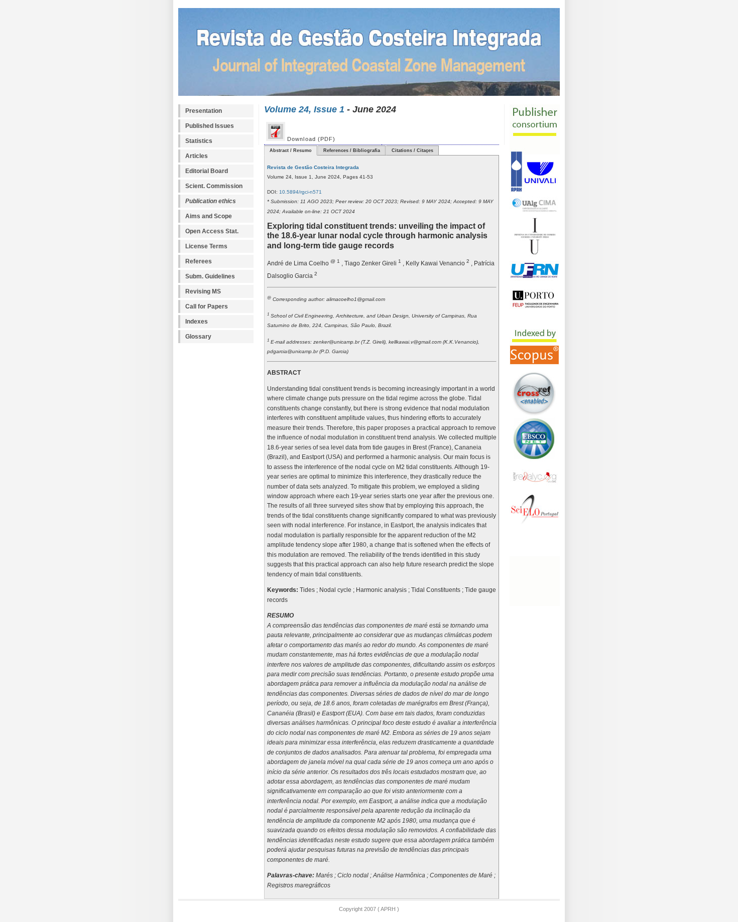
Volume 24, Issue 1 (304, 109)
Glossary (198, 336)
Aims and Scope (208, 216)
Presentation (203, 110)
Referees (198, 261)
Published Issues (209, 125)
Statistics (198, 140)
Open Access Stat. (211, 231)
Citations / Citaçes (412, 150)
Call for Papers (206, 306)
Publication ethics (210, 201)
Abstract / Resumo (291, 150)
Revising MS (203, 291)
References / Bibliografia (351, 150)
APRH (388, 909)
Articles (196, 156)
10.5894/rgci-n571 (300, 192)
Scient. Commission (213, 186)
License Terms (206, 246)
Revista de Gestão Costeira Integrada (313, 167)
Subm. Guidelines (210, 276)
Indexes (196, 321)
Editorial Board (206, 171)
